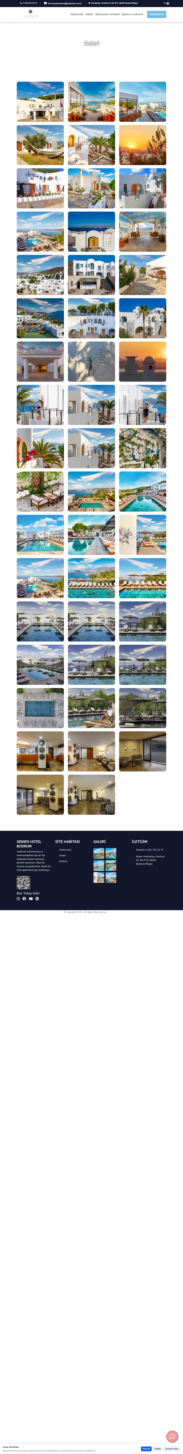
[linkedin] (37, 899)
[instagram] (18, 899)
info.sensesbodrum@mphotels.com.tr (65, 3)
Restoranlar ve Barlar (107, 14)
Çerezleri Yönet (172, 1449)
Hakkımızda (76, 14)
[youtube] (31, 899)
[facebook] (24, 899)
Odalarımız (65, 849)
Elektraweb (113, 912)
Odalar (89, 14)
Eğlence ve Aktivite (132, 14)
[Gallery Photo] (99, 853)
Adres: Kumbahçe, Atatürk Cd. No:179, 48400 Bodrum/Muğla (150, 860)
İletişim (63, 861)
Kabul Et (146, 1449)
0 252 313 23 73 (30, 3)
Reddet (157, 1449)
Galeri (62, 855)
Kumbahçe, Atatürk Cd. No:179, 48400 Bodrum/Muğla (114, 3)
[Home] (30, 14)
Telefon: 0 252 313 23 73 (149, 849)
